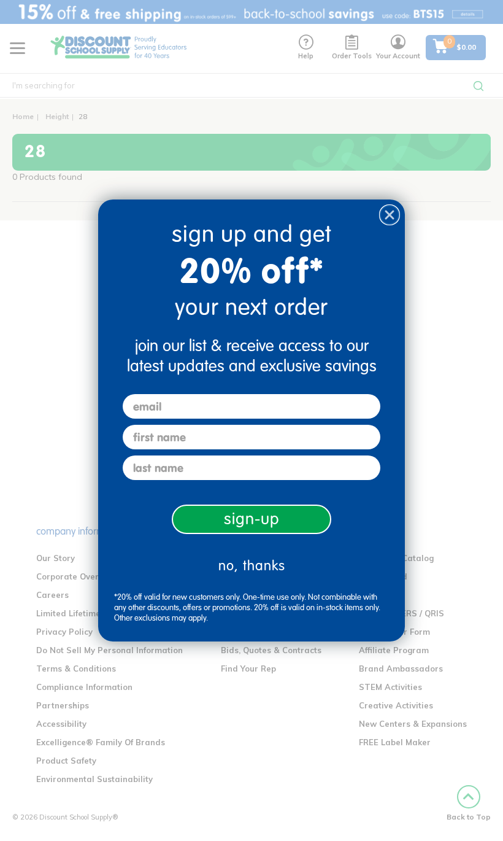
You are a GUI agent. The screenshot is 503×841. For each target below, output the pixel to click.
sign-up (252, 519)
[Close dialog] (389, 215)
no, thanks (251, 565)
